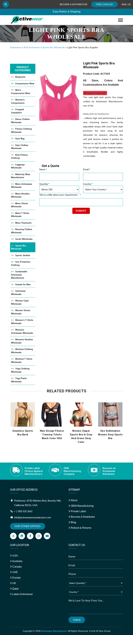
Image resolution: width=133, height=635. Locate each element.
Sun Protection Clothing (20, 263)
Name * (43, 169)
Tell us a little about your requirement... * (60, 194)
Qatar (15, 588)
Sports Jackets (22, 255)
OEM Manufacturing (82, 505)
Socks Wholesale (23, 239)
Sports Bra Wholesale (53, 47)
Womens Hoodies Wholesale (22, 341)
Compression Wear (24, 83)
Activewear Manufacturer (54, 631)
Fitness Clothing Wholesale (21, 130)
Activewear (15, 47)
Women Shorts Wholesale (20, 312)
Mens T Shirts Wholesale (20, 215)
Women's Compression (17, 101)
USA (15, 555)
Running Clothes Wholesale (21, 231)
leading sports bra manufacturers (96, 114)
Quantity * (44, 184)
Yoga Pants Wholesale (19, 380)
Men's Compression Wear (20, 91)
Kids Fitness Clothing (19, 156)
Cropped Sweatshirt (17, 111)
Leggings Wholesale (18, 166)
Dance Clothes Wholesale (20, 121)
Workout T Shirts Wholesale (21, 360)
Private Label (78, 511)
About (73, 500)
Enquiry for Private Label (96, 93)
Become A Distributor (82, 516)
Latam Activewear (22, 594)
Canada (17, 566)
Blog (73, 522)
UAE (15, 572)
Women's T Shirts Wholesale (22, 322)
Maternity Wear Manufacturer (20, 176)
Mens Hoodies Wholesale (20, 195)
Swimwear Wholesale (18, 292)
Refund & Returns (80, 527)
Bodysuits (20, 77)
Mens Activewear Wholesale (21, 185)
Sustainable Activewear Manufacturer (19, 274)
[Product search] (5, 4)
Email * (86, 169)
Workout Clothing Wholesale (22, 351)
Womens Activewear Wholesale (22, 331)
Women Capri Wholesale (20, 302)
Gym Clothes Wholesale (19, 147)
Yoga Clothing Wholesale (20, 370)
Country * (88, 184)
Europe (16, 577)
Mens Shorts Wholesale (19, 205)
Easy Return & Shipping (66, 11)
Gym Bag (19, 138)
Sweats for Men (23, 284)
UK (14, 583)
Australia (17, 561)
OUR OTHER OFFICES (28, 526)
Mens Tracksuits (23, 223)
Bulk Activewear (32, 47)
